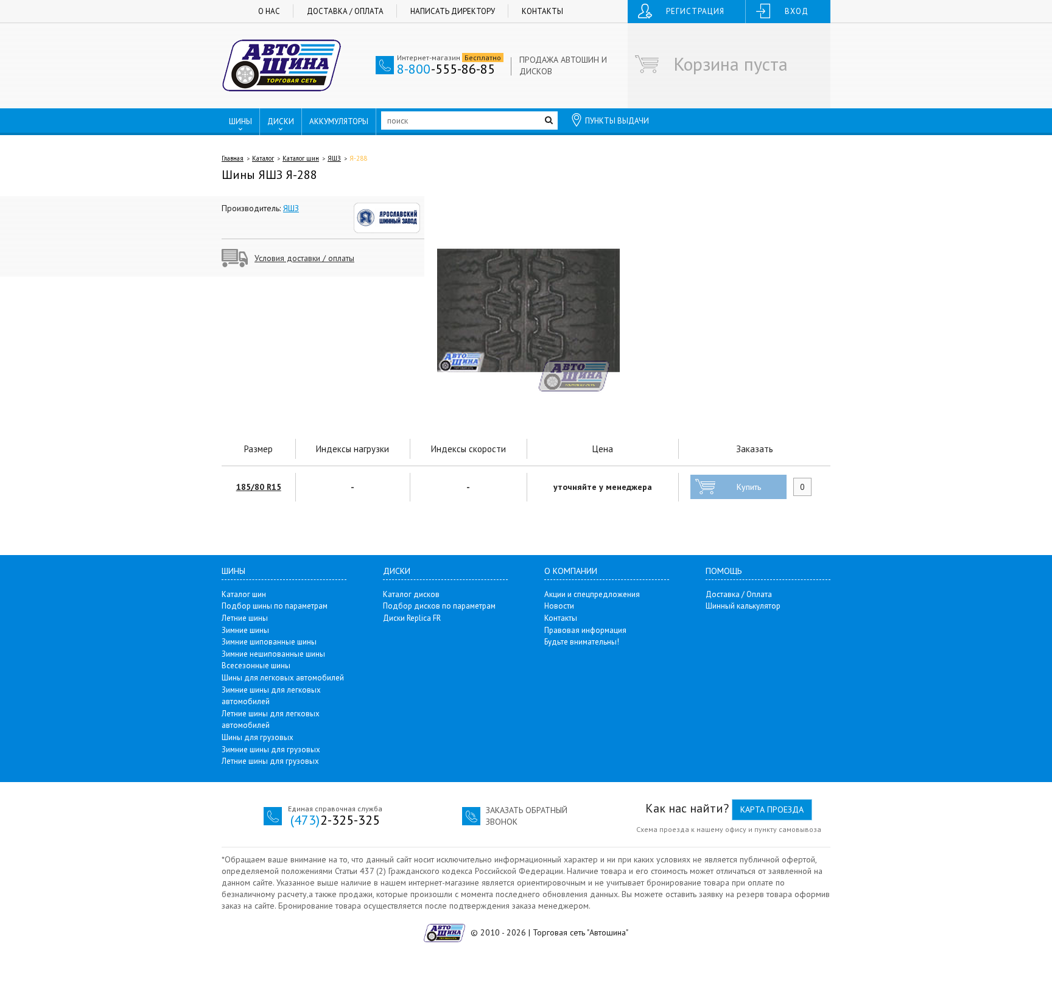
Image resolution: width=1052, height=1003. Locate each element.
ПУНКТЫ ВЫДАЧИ (617, 121)
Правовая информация (585, 630)
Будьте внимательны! (581, 642)
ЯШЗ (334, 158)
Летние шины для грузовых (270, 761)
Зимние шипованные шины (269, 642)
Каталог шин (300, 158)
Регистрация (695, 11)
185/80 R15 (258, 486)
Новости (559, 606)
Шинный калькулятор (743, 606)
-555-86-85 (446, 68)
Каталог (263, 158)
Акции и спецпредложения (592, 594)
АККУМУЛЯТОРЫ (338, 121)
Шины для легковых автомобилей (283, 678)
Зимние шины (245, 630)
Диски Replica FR (412, 618)
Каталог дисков (411, 594)
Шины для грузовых (257, 737)
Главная (233, 158)
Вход (796, 11)
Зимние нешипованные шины (273, 654)
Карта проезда (772, 809)
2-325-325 (335, 819)
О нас (269, 11)
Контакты (542, 11)
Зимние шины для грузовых (271, 749)
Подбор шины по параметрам (275, 606)
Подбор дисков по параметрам (439, 606)
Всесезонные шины (256, 665)
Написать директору (452, 11)
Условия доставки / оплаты (304, 258)
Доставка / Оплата (345, 11)
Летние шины (245, 618)
